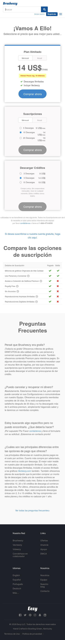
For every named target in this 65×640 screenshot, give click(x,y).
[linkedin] (45, 615)
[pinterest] (30, 615)
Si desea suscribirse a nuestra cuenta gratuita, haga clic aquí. (32, 235)
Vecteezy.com (24, 470)
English (16, 575)
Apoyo (43, 549)
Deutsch (17, 588)
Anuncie (44, 545)
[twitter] (25, 615)
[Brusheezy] (10, 3)
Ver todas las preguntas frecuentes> (32, 510)
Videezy (17, 549)
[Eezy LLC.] (32, 609)
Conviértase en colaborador (20, 554)
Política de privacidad (32, 634)
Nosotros (44, 575)
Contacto (44, 591)
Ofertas (44, 540)
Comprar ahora (32, 94)
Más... (16, 593)
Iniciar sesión (39, 14)
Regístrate (52, 14)
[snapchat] (40, 615)
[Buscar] (44, 9)
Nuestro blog (44, 585)
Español (17, 579)
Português (18, 584)
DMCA (43, 553)
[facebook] (20, 615)
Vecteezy (17, 545)
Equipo (43, 579)
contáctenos (25, 223)
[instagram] (35, 615)
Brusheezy (18, 540)
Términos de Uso (12, 634)
